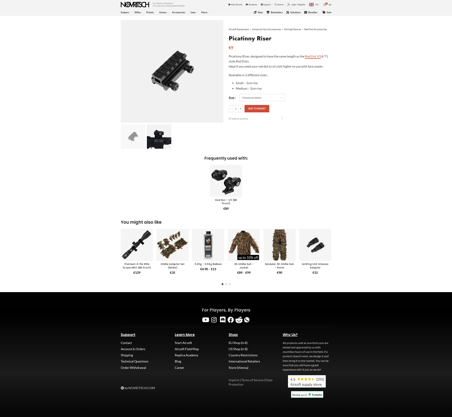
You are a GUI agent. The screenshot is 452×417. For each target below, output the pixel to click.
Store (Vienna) (238, 368)
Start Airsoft (236, 4)
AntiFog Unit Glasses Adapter (315, 265)
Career (179, 368)
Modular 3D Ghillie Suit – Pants (279, 265)
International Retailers (244, 361)
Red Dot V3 (313, 56)
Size (231, 97)
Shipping (127, 355)
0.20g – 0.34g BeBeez (208, 264)
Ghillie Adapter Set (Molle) (172, 265)
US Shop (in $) (238, 349)
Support (267, 4)
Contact (126, 343)
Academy (252, 4)
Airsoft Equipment (239, 29)
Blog (178, 361)
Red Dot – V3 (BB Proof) (226, 201)
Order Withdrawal (133, 368)
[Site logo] (135, 4)
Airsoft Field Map (187, 349)
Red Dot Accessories (315, 29)
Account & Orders (133, 349)
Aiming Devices (292, 29)
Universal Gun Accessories (266, 29)
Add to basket (257, 108)
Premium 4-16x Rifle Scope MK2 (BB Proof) (137, 265)
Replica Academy (186, 355)
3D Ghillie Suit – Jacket (244, 265)
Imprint (234, 380)
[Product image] (226, 181)
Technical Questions (134, 361)
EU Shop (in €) (238, 343)
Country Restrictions (243, 355)
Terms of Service (252, 380)
